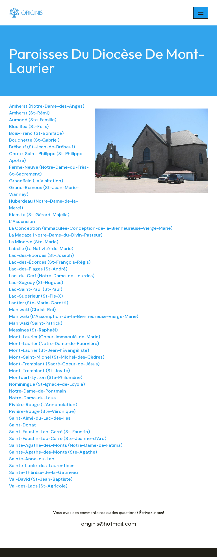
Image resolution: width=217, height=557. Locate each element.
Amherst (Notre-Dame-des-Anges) (46, 106)
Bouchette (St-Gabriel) (34, 140)
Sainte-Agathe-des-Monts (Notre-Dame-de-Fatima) (65, 445)
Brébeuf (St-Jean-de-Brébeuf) (42, 147)
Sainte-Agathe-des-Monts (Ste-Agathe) (53, 452)
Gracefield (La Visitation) (36, 181)
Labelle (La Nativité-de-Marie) (41, 249)
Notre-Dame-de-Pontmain (37, 391)
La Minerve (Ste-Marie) (33, 242)
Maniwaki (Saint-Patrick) (35, 323)
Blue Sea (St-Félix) (29, 126)
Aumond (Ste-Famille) (32, 120)
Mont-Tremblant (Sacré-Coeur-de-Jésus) (54, 364)
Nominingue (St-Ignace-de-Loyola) (47, 384)
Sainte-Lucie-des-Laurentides (41, 466)
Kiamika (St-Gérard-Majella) (39, 215)
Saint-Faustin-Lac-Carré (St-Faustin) (49, 432)
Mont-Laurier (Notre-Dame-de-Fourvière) (54, 343)
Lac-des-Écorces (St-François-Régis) (49, 262)
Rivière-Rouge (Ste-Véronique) (42, 411)
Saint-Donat (22, 425)
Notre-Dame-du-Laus (32, 398)
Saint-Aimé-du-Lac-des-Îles (39, 418)
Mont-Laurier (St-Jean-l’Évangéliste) (49, 350)
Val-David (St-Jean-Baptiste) (40, 479)
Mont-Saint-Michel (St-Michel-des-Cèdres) (56, 357)
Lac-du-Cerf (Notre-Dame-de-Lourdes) (51, 276)
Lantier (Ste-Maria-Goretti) (38, 303)
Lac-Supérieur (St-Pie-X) (36, 296)
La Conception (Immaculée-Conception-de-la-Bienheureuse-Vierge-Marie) (90, 228)
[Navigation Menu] (200, 13)
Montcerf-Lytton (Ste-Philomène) (45, 377)
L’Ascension (22, 221)
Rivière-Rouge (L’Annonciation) (43, 405)
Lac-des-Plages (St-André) (38, 269)
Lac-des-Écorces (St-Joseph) (41, 255)
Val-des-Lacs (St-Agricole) (38, 486)
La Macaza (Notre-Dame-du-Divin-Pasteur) (55, 235)
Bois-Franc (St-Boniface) (36, 133)
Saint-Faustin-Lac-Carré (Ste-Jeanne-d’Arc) (57, 438)
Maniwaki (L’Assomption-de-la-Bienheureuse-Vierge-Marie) (73, 316)
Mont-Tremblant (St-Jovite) (39, 371)
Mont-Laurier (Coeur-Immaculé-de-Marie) (54, 337)
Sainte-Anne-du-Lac (31, 459)
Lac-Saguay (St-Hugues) (36, 282)
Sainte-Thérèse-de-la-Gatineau (43, 472)
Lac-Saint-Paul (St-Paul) (35, 289)
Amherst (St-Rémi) (29, 113)
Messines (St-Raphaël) (33, 330)
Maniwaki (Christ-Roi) (32, 310)
